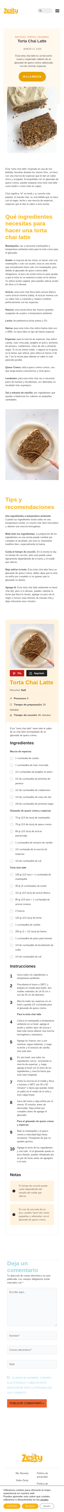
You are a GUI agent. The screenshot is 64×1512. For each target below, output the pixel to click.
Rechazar (30, 1506)
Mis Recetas (22, 1473)
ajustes (44, 1499)
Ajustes (46, 1506)
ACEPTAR (12, 1506)
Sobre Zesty (22, 1480)
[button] (57, 10)
